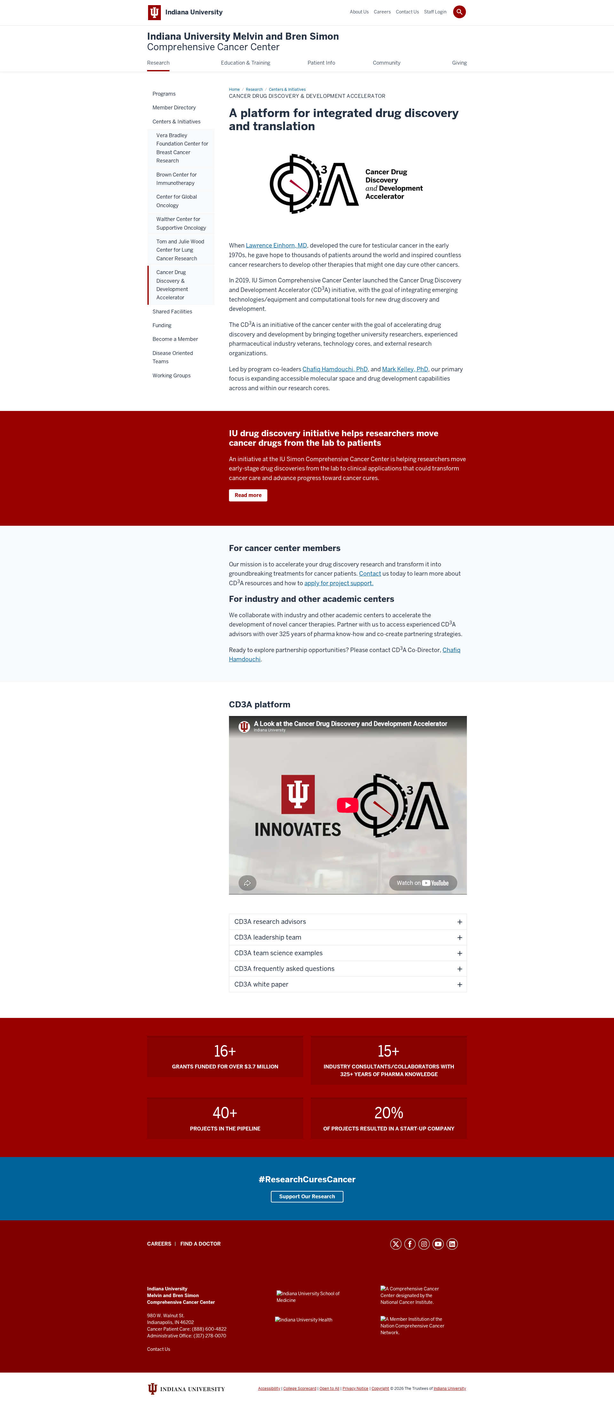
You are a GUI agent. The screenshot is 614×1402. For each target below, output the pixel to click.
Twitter (396, 1244)
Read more (248, 495)
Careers (159, 1244)
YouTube (438, 1244)
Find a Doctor (200, 1244)
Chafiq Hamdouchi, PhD (335, 369)
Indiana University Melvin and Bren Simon (243, 42)
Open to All (329, 1388)
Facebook (410, 1244)
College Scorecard (299, 1388)
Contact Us (158, 1349)
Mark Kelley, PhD (405, 369)
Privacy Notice (355, 1388)
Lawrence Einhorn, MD (276, 245)
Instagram (424, 1244)
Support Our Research (307, 1196)
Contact (370, 573)
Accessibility (269, 1388)
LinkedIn (452, 1244)
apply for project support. (339, 583)
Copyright (380, 1388)
